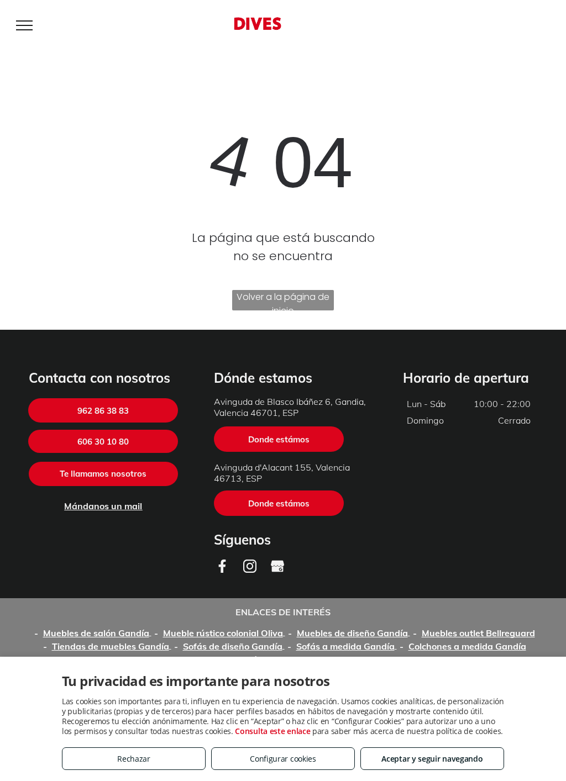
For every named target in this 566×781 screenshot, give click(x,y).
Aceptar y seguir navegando (432, 758)
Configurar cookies (283, 758)
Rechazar (133, 758)
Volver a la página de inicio (283, 300)
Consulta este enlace (272, 731)
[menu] (24, 25)
